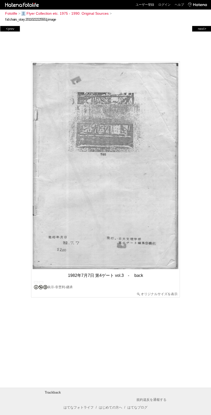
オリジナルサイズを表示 (159, 294)
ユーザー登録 (145, 4)
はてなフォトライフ (79, 407)
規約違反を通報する (151, 400)
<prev (10, 29)
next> (202, 29)
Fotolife (11, 13)
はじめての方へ (110, 407)
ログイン (164, 4)
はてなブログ (137, 407)
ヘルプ (179, 4)
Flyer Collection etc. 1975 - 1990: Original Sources (68, 13)
